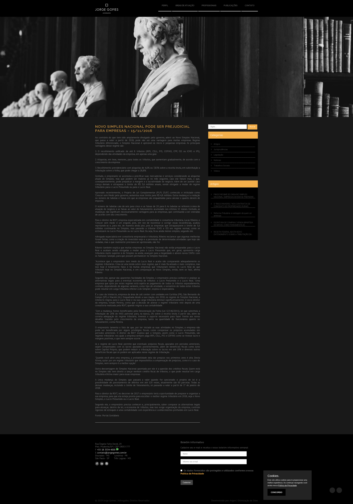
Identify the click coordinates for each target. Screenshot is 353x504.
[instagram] (107, 463)
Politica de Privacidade (192, 473)
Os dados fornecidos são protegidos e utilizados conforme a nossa (216, 472)
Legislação (218, 155)
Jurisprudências (221, 149)
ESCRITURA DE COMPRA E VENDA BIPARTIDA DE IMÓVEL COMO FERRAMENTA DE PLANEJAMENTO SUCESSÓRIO (233, 223)
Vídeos (217, 171)
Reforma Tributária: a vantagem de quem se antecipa (233, 214)
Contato (249, 5)
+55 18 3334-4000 (106, 449)
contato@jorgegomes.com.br (112, 452)
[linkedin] (102, 463)
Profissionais (209, 5)
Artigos (217, 144)
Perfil (165, 5)
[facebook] (97, 463)
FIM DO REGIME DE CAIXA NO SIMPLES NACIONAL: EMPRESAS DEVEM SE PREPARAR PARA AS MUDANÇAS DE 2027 (233, 195)
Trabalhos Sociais (222, 165)
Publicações (230, 5)
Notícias (217, 160)
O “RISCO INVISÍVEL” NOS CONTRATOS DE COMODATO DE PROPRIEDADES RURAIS (232, 205)
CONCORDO (276, 492)
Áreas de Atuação (184, 5)
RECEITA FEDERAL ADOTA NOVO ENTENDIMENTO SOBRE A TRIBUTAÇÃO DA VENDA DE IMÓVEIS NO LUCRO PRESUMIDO (233, 233)
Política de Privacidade (287, 485)
